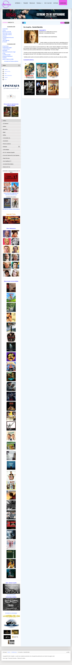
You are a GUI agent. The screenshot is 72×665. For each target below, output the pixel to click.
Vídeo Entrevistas (8, 75)
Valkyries (4, 39)
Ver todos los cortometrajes (11, 613)
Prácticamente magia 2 (7, 47)
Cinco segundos (6, 40)
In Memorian (63, 3)
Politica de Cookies (21, 658)
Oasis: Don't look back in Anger (9, 52)
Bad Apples (5, 50)
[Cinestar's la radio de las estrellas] (11, 86)
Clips (5, 73)
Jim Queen (5, 41)
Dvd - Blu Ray (48, 3)
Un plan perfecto (6, 49)
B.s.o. (5, 79)
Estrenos (17, 3)
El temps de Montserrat (7, 56)
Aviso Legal (5, 658)
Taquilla (38, 3)
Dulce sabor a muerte (7, 33)
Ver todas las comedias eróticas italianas (11, 209)
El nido (4, 53)
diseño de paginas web (50, 656)
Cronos (4, 30)
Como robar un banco (7, 34)
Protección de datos (12, 658)
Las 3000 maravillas (6, 54)
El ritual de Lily (5, 46)
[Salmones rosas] (35, 14)
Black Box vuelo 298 (7, 31)
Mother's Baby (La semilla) (8, 59)
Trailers (25, 3)
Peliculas (32, 3)
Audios (5, 69)
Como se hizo (7, 71)
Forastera (5, 57)
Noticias (55, 3)
